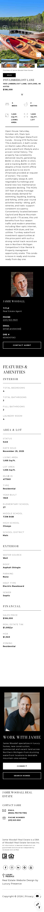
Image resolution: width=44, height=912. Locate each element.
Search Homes (22, 776)
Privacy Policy (33, 896)
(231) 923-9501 (10, 320)
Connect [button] (22, 766)
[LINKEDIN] (18, 867)
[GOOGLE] (24, 867)
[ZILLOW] (31, 867)
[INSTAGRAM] (12, 867)
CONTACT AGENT (22, 345)
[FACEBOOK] (5, 867)
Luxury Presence (12, 883)
